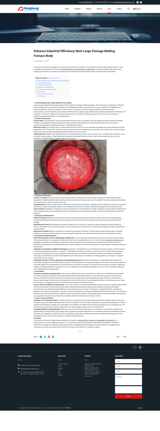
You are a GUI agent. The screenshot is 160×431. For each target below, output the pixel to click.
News (109, 9)
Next (124, 337)
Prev (118, 337)
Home (67, 9)
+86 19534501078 (86, 2)
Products (77, 9)
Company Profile (63, 364)
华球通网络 (67, 408)
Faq (59, 370)
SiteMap (139, 408)
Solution (88, 9)
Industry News (61, 28)
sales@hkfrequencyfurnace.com (124, 2)
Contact (119, 9)
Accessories (88, 376)
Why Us (99, 9)
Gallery (60, 366)
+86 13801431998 (34, 365)
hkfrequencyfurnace (53, 78)
